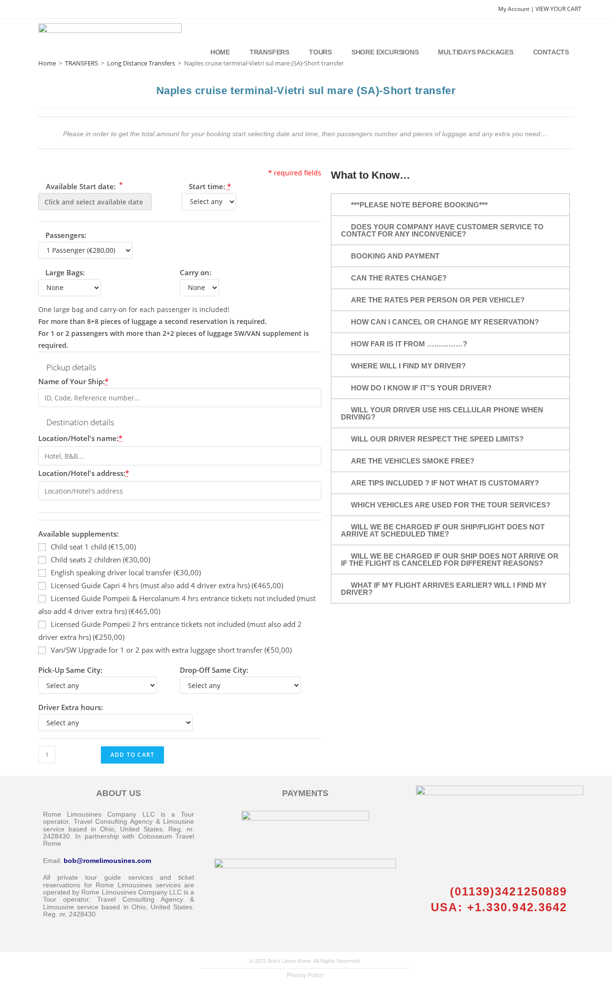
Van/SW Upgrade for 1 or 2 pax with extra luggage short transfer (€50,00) (171, 650)
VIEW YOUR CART (558, 9)
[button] (450, 204)
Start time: (210, 186)
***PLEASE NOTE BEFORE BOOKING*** (419, 205)
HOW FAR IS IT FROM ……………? (409, 344)
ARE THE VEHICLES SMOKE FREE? (412, 461)
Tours (320, 52)
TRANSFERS (81, 63)
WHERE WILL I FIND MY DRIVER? (408, 366)
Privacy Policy (305, 975)
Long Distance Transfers (141, 63)
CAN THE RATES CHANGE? (399, 278)
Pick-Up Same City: (70, 670)
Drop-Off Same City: (214, 670)
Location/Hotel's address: (83, 473)
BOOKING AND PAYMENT (395, 256)
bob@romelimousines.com (107, 860)
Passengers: (65, 235)
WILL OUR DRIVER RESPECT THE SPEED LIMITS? (437, 439)
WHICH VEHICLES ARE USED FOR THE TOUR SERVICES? (450, 505)
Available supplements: (78, 534)
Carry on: (195, 272)
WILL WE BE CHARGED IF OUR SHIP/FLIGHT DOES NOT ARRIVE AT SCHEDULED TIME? (443, 530)
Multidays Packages (475, 52)
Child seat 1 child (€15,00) (93, 546)
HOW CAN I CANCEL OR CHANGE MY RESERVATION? (445, 322)
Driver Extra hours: (70, 707)
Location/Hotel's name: (80, 438)
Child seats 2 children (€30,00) (100, 559)
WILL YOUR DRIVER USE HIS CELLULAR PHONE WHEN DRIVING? (442, 413)
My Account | (517, 9)
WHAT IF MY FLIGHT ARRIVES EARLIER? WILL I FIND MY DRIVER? (443, 588)
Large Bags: (65, 272)
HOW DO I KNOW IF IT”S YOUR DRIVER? (421, 388)
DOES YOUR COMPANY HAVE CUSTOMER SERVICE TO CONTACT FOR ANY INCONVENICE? (442, 230)
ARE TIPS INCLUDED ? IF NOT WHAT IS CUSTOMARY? (445, 483)
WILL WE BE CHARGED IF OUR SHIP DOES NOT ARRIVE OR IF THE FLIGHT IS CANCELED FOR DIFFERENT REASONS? (449, 559)
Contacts (551, 52)
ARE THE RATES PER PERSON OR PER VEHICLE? (438, 300)
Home (220, 52)
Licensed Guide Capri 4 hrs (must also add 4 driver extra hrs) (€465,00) (167, 585)
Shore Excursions (385, 52)
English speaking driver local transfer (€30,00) (126, 572)
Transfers (269, 52)
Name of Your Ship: (73, 381)
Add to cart (132, 755)
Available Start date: (83, 185)
